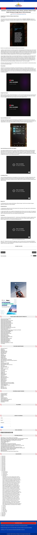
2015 (3, 467)
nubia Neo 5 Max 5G (4, 348)
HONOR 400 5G (3, 356)
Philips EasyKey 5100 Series (5, 339)
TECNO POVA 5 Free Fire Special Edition (7, 383)
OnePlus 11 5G (3, 379)
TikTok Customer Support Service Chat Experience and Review (11, 440)
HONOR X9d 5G (3, 353)
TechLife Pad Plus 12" (4, 398)
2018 (3, 464)
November (4, 472)
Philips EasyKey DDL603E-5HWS (6, 338)
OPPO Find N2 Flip (4, 450)
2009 (3, 514)
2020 (3, 462)
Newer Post (3, 252)
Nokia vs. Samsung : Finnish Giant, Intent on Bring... (11, 490)
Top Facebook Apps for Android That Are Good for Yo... (11, 495)
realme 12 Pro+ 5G (4, 371)
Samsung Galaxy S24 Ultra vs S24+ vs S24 (8, 446)
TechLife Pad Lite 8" (4, 397)
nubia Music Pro (3, 355)
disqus (32, 255)
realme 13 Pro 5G (3, 361)
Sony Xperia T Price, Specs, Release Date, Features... (11, 476)
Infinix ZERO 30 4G (4, 388)
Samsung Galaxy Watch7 (5, 400)
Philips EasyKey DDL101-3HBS (6, 324)
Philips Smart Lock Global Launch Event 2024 (8, 327)
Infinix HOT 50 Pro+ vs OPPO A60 (6, 359)
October (4, 473)
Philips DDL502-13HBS (4, 319)
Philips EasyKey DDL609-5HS (6, 328)
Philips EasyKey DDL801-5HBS (6, 322)
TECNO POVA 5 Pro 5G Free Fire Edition (7, 382)
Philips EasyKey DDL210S (5, 340)
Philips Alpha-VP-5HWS (5, 341)
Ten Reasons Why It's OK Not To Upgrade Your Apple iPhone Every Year (12, 445)
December (4, 471)
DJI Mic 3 (2, 396)
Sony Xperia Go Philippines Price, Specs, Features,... (11, 497)
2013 (3, 469)
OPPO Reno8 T (3, 381)
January (4, 511)
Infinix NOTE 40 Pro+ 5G (5, 367)
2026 (3, 456)
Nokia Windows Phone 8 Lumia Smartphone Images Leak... (12, 492)
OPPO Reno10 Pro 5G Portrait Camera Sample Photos (9, 451)
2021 (3, 461)
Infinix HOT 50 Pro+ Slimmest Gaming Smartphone (9, 360)
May (3, 507)
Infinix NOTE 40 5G (4, 366)
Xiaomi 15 (2, 354)
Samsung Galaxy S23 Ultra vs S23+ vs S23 (8, 449)
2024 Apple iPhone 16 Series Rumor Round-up (8, 443)
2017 (3, 465)
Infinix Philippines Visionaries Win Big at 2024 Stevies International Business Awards (14, 438)
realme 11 (2, 386)
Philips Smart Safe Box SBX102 (6, 321)
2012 (3, 470)
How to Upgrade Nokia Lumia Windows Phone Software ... (12, 504)
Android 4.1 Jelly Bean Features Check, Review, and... (11, 499)
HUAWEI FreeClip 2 (4, 395)
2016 (3, 466)
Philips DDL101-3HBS (4, 337)
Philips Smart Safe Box (4, 334)
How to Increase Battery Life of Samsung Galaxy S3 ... (11, 493)
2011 (3, 512)
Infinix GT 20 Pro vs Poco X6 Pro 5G (6, 364)
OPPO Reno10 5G (4, 378)
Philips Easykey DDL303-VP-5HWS (6, 336)
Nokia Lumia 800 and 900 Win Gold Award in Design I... (11, 494)
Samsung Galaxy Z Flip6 (5, 363)
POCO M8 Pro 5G (3, 352)
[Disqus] (18, 269)
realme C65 (2, 365)
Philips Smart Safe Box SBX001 (6, 331)
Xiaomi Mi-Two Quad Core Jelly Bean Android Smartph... (12, 489)
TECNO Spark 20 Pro (4, 384)
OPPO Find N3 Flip (4, 376)
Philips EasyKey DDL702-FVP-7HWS (7, 320)
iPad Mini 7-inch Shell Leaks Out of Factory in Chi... (11, 500)
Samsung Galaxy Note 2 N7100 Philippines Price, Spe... (12, 477)
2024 (3, 458)
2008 (3, 515)
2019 (3, 463)
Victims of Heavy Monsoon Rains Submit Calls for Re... (11, 498)
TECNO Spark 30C (4, 358)
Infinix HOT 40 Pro (4, 387)
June (3, 506)
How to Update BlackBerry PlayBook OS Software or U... (12, 491)
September (4, 474)
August (4, 475)
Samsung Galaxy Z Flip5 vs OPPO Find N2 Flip (8, 448)
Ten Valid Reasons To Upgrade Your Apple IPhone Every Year (11, 444)
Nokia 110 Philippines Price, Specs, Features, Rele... (11, 496)
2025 (3, 457)
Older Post (34, 252)
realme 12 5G (3, 369)
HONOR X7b (3, 372)
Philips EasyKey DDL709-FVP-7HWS (7, 342)
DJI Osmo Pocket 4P (4, 393)
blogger (34, 255)
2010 (3, 513)
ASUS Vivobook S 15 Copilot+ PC (6, 399)
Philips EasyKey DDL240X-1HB (6, 326)
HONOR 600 (3, 350)
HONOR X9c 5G (3, 357)
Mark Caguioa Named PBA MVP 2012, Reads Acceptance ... (12, 503)
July (3, 505)
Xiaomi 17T (2, 349)
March (4, 509)
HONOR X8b (3, 373)
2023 (3, 459)
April (3, 508)
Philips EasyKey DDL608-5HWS (6, 333)
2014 (3, 468)
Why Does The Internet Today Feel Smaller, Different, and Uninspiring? (12, 439)
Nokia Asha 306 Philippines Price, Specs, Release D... (11, 502)
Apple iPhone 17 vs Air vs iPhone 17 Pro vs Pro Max (9, 437)
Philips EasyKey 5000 (4, 329)
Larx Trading (3, 343)
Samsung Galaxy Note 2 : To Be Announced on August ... (12, 501)
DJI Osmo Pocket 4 (4, 394)
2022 (3, 460)
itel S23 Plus (3, 370)
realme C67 (2, 375)
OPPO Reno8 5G (3, 380)
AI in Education (3, 442)
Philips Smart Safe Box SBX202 (6, 325)
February (4, 510)
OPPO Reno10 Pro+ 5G (4, 377)
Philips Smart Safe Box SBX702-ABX (7, 330)
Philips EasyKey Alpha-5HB (5, 332)
